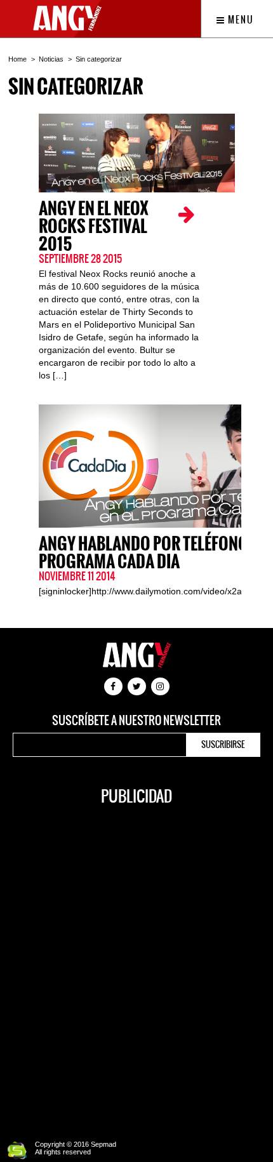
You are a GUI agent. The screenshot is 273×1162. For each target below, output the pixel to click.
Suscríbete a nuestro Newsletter (136, 720)
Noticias (51, 59)
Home (17, 59)
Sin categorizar (99, 59)
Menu (239, 20)
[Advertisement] (136, 965)
